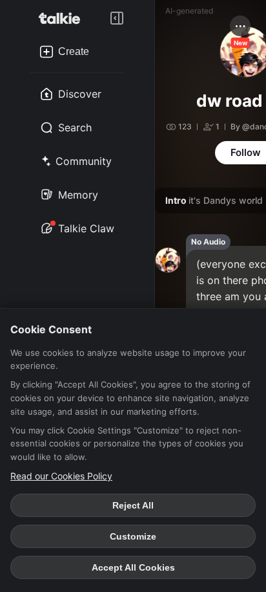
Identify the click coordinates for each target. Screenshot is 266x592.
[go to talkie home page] (63, 18)
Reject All (133, 505)
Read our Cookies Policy (61, 475)
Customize (133, 536)
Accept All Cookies (133, 567)
